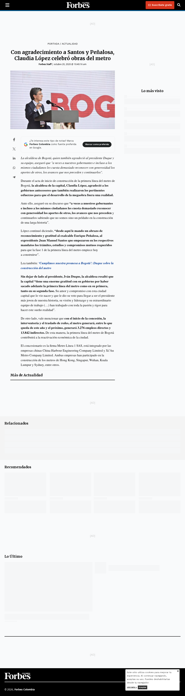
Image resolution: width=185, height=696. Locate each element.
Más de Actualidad (26, 375)
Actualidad (70, 43)
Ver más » (132, 687)
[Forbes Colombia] (78, 5)
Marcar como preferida (97, 144)
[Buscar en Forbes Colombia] (178, 5)
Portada (53, 43)
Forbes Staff (45, 64)
